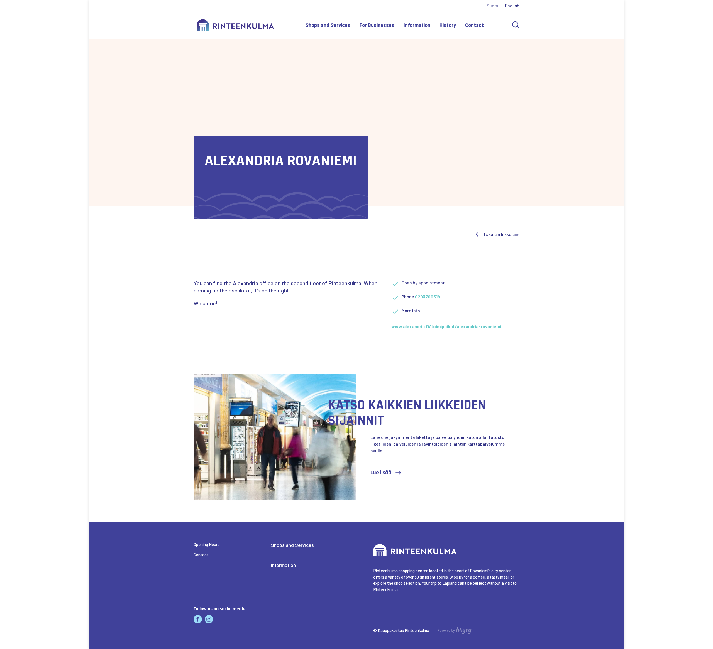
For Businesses (377, 25)
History (447, 25)
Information (417, 25)
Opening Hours (206, 544)
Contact (474, 25)
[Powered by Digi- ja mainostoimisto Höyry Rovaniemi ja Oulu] (454, 628)
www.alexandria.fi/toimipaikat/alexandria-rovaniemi (446, 326)
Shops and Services (328, 25)
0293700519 (427, 296)
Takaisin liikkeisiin (501, 234)
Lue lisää (380, 472)
